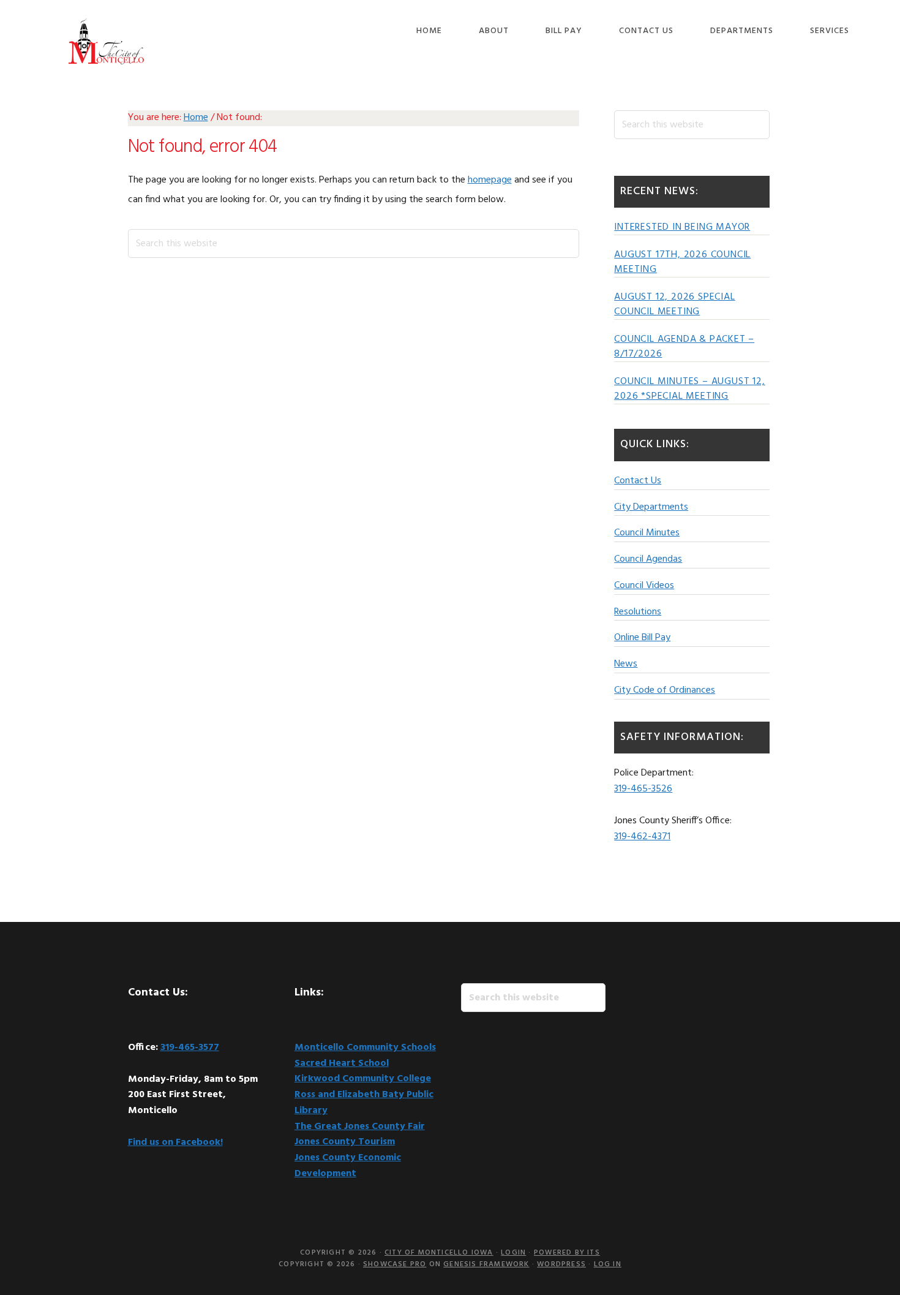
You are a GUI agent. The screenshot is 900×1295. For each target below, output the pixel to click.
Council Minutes (647, 533)
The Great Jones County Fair (359, 1127)
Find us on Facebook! (175, 1142)
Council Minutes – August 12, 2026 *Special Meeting (689, 389)
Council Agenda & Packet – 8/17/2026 (684, 346)
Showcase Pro (394, 1264)
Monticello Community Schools (365, 1047)
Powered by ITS (567, 1253)
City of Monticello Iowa (106, 41)
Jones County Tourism (344, 1142)
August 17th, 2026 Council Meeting (682, 262)
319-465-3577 (189, 1047)
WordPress (561, 1264)
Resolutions (637, 612)
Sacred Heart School (341, 1063)
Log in (607, 1264)
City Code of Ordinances (664, 690)
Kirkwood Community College (362, 1079)
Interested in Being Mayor (682, 227)
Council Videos (644, 586)
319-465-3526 (643, 789)
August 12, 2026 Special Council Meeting (674, 304)
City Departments (651, 507)
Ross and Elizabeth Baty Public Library (363, 1103)
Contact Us (637, 481)
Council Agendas (648, 559)
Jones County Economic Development (347, 1166)
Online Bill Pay (642, 638)
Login (513, 1253)
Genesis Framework (486, 1264)
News (625, 664)
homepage (490, 180)
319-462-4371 (642, 837)
